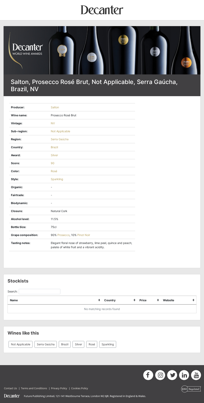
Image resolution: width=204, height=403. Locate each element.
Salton (55, 107)
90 (52, 163)
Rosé (54, 171)
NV (53, 123)
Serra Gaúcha (60, 139)
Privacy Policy (59, 388)
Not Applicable (60, 131)
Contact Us (10, 388)
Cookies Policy (79, 388)
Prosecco (63, 235)
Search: (13, 291)
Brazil (54, 147)
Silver (54, 155)
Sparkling (57, 179)
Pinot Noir (83, 235)
